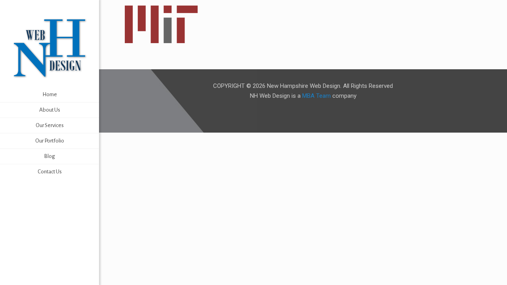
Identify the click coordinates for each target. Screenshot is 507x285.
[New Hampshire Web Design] (49, 47)
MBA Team (316, 95)
